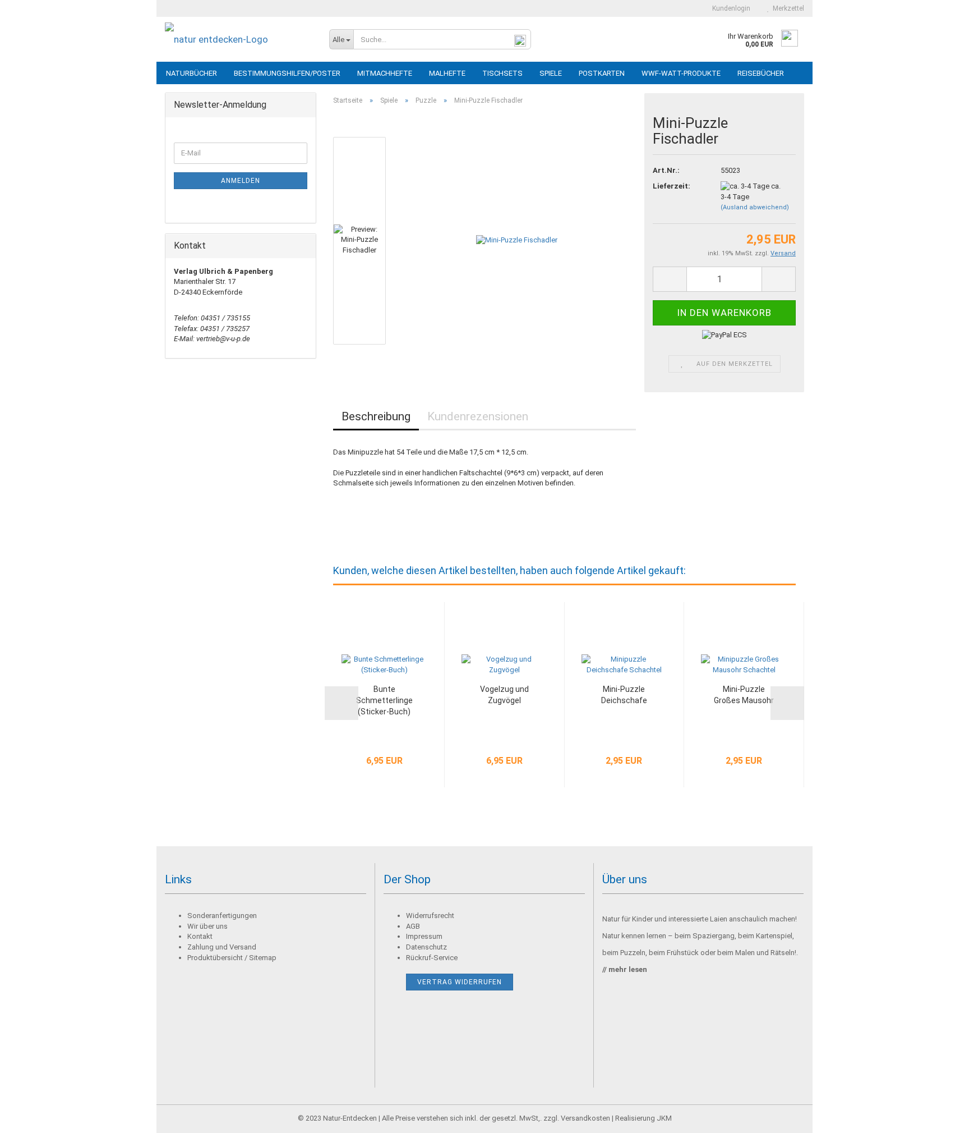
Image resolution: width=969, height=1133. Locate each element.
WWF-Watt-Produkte (681, 73)
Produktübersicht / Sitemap (231, 957)
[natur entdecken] (238, 39)
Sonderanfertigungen (222, 915)
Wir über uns (207, 926)
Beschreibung (376, 416)
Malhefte (447, 73)
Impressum (424, 936)
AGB (413, 926)
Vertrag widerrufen (459, 982)
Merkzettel (786, 8)
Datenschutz (426, 947)
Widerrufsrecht (430, 915)
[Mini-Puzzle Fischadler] (516, 240)
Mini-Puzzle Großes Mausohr (744, 695)
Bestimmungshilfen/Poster (287, 73)
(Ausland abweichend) (755, 207)
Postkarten (602, 73)
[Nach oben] (938, 1116)
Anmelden (240, 181)
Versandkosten (585, 1118)
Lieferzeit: (671, 186)
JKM (664, 1118)
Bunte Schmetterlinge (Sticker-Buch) (384, 700)
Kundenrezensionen (477, 416)
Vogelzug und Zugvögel (504, 695)
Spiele (550, 73)
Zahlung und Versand (221, 947)
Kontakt (200, 936)
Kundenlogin (729, 8)
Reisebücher (760, 73)
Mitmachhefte (384, 73)
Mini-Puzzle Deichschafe (624, 695)
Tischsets (502, 73)
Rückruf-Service (432, 957)
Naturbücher (191, 73)
